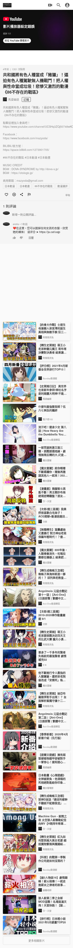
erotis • (20, 224)
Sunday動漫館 (50, 378)
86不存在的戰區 (44, 186)
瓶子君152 (48, 419)
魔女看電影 (48, 787)
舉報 (67, 195)
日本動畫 (25, 186)
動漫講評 (62, 186)
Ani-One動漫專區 (51, 439)
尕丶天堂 (47, 501)
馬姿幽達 (47, 398)
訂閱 (26, 99)
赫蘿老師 (47, 890)
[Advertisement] (36, 57)
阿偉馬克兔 (48, 337)
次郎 (45, 521)
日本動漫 (10, 186)
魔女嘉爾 (47, 460)
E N (44, 664)
